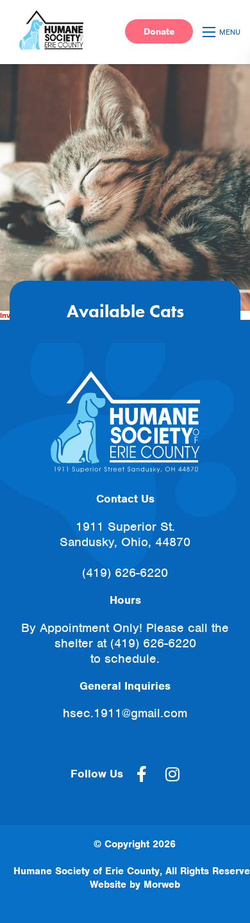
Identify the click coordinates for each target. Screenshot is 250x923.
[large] (142, 774)
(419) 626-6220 (125, 573)
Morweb (162, 884)
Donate (159, 31)
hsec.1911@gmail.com (125, 713)
